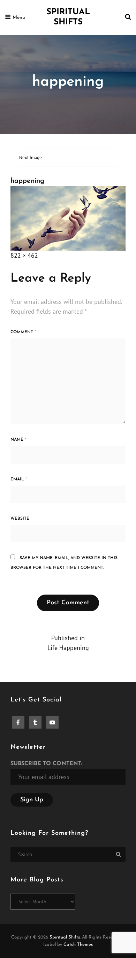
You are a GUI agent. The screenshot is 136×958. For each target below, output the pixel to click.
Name (18, 440)
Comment (23, 332)
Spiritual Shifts (65, 937)
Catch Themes (78, 944)
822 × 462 (24, 255)
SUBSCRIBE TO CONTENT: (46, 764)
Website (19, 519)
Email (18, 479)
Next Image (30, 157)
